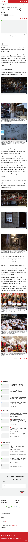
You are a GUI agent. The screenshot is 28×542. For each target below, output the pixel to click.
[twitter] (18, 2)
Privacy (14, 538)
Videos (16, 502)
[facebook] (14, 2)
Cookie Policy (18, 538)
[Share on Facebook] (18, 18)
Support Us (3, 504)
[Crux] (3, 1)
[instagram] (22, 2)
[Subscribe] (26, 2)
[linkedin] (16, 2)
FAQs (16, 504)
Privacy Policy (16, 489)
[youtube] (20, 2)
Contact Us (17, 500)
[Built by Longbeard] (26, 540)
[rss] (24, 2)
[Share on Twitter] (22, 18)
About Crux (3, 500)
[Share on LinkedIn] (20, 18)
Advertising (4, 502)
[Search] (23, 4)
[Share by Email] (24, 18)
